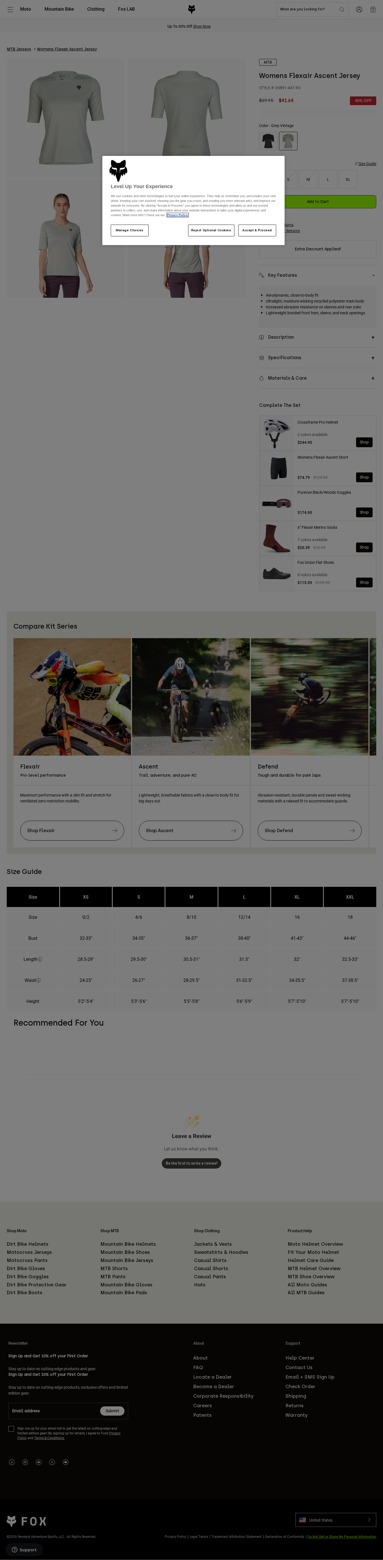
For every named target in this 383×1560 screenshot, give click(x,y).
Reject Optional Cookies (211, 230)
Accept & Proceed (257, 230)
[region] (193, 200)
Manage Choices (130, 230)
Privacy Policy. (177, 215)
